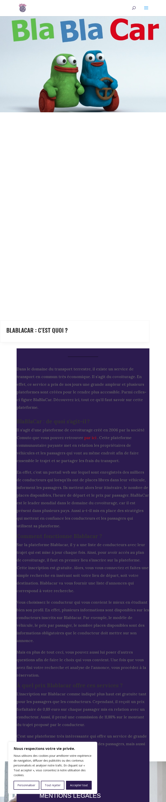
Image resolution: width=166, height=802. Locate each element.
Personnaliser (26, 785)
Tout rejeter (53, 785)
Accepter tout (79, 785)
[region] (52, 768)
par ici (90, 437)
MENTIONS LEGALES (70, 795)
